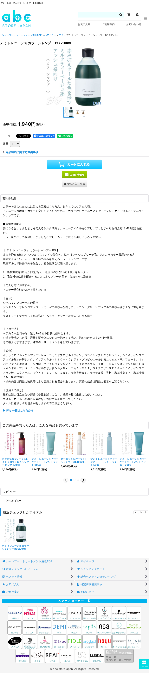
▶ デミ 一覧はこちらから (18, 410)
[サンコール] (75, 613)
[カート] (128, 14)
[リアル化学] (52, 655)
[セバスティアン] (111, 613)
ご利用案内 (108, 24)
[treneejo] (74, 76)
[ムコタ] (37, 655)
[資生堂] (89, 613)
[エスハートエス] (45, 613)
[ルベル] (67, 655)
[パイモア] (15, 641)
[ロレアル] (97, 655)
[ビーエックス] (60, 641)
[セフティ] (14, 627)
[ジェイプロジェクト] (104, 613)
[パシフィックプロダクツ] (30, 641)
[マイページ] (137, 14)
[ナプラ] (89, 627)
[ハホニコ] (134, 627)
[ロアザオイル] (82, 655)
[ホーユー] (104, 641)
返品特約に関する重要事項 (22, 152)
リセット (142, 512)
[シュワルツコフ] (119, 613)
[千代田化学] (44, 627)
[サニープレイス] (60, 613)
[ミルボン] (23, 655)
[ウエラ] (30, 613)
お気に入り (84, 24)
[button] (144, 664)
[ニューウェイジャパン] (119, 627)
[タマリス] (29, 627)
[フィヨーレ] (75, 641)
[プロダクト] (89, 641)
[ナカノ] (74, 627)
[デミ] (59, 627)
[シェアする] (8, 136)
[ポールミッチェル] (119, 641)
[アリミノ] (15, 613)
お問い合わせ (133, 24)
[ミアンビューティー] (134, 641)
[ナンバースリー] (104, 627)
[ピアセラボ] (45, 641)
